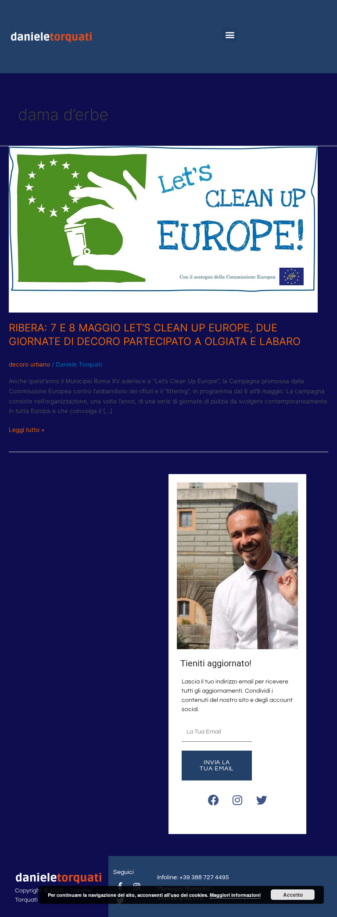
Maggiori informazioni (235, 895)
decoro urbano (29, 364)
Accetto (293, 895)
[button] (230, 34)
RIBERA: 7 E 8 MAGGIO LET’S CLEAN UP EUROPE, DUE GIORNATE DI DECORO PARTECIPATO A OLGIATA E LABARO (155, 334)
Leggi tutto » (26, 429)
